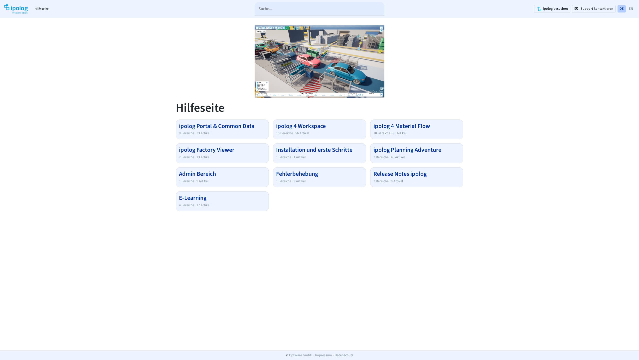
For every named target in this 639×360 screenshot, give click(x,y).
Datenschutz (344, 355)
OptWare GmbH (300, 355)
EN (631, 8)
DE (622, 8)
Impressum (323, 355)
